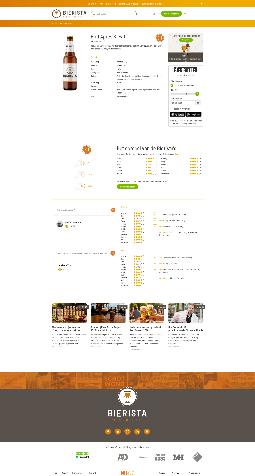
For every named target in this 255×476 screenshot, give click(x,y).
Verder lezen (57, 346)
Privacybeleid (194, 472)
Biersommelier (78, 472)
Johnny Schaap (73, 221)
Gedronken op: (176, 98)
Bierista (54, 23)
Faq (55, 472)
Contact (65, 472)
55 (103, 41)
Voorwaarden (177, 472)
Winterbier (121, 65)
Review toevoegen (127, 186)
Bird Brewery (122, 61)
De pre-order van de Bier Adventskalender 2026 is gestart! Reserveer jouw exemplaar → (127, 3)
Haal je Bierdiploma (171, 13)
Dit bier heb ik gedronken (184, 85)
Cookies (162, 472)
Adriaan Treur (65, 265)
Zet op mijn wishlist (182, 109)
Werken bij (93, 472)
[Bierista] (67, 13)
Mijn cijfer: (175, 90)
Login (157, 14)
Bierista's (178, 154)
